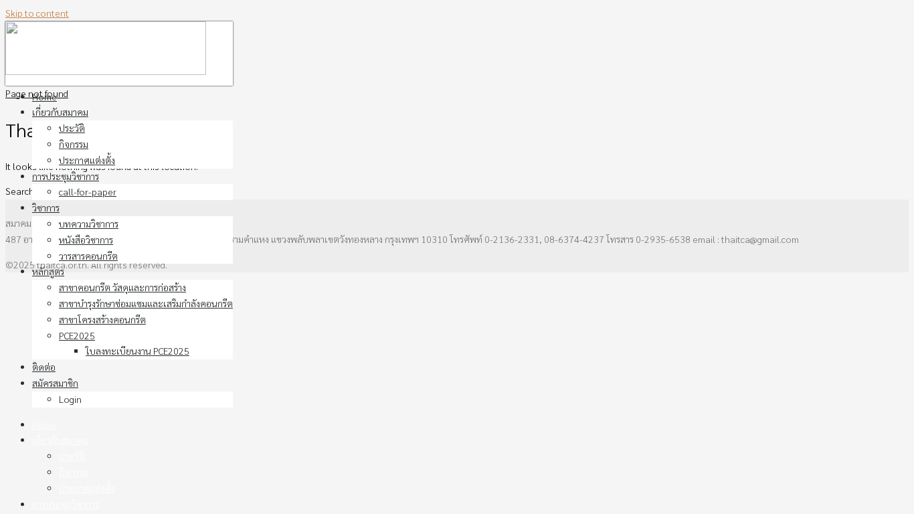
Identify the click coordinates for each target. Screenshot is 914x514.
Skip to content (37, 13)
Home (44, 96)
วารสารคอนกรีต (88, 256)
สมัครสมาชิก (55, 383)
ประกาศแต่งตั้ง (87, 160)
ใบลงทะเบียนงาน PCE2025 (137, 351)
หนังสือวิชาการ (86, 240)
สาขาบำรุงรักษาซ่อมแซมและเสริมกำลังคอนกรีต (146, 303)
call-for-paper (87, 191)
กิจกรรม (73, 144)
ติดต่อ (44, 367)
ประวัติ (72, 128)
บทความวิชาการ (88, 224)
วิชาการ (46, 207)
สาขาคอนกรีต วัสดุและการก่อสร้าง (122, 287)
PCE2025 (77, 335)
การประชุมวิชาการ (65, 176)
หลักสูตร (48, 271)
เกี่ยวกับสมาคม (60, 112)
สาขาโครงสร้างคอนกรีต (102, 319)
